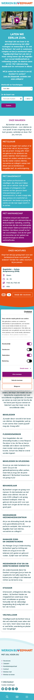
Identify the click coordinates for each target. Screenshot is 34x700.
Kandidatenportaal (10, 666)
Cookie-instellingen (8, 685)
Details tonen (24, 368)
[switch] (29, 349)
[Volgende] (9, 294)
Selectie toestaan (17, 380)
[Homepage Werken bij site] (17, 3)
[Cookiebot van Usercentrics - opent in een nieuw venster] (24, 312)
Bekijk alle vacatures (23, 295)
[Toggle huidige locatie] (21, 99)
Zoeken (8, 105)
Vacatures (6, 661)
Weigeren (17, 386)
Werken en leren (9, 674)
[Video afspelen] (17, 20)
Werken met (7, 672)
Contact (6, 669)
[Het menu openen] (27, 697)
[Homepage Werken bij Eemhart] (17, 650)
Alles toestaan (16, 374)
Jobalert (6, 663)
